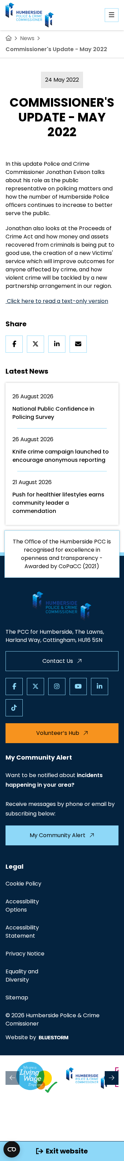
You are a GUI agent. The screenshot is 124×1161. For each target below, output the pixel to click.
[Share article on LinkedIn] (56, 344)
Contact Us (57, 661)
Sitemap (17, 997)
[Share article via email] (78, 344)
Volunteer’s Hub (57, 733)
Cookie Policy (23, 884)
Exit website (67, 1151)
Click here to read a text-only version (57, 301)
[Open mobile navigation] (111, 15)
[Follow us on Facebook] (14, 686)
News (27, 38)
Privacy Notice (25, 954)
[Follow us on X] (35, 686)
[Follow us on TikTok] (14, 707)
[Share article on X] (35, 344)
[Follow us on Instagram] (56, 686)
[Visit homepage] (30, 15)
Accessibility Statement (22, 932)
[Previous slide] (12, 1078)
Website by (21, 1037)
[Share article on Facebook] (14, 344)
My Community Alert (57, 835)
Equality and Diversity (22, 976)
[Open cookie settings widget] (11, 1149)
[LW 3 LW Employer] (37, 1078)
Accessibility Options (22, 906)
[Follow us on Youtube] (78, 686)
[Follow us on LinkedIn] (99, 686)
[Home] (9, 38)
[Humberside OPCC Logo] (87, 1078)
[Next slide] (111, 1078)
